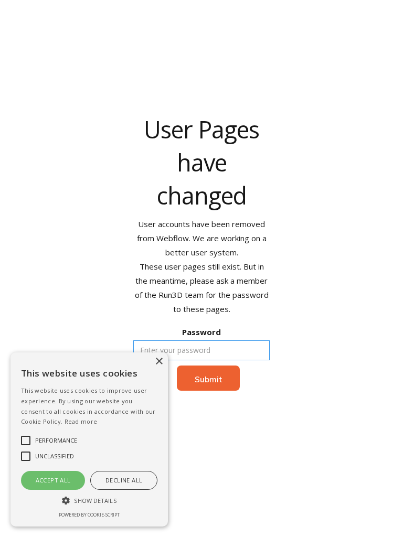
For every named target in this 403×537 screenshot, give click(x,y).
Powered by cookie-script (89, 515)
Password (201, 332)
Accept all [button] (53, 480)
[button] (89, 500)
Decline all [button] (123, 480)
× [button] (159, 362)
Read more (81, 421)
